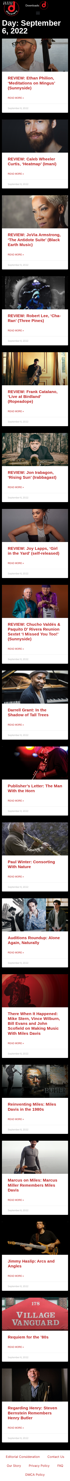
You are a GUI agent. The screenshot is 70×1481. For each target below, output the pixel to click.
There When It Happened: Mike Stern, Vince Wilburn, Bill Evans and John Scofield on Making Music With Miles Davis (34, 1023)
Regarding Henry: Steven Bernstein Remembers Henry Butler (32, 1413)
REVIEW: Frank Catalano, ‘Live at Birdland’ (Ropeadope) (33, 396)
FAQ (60, 1466)
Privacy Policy (39, 1466)
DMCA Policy (35, 1475)
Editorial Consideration (23, 1457)
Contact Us (55, 1457)
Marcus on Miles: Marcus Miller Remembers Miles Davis (32, 1185)
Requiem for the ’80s (28, 1337)
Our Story (14, 1466)
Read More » (16, 98)
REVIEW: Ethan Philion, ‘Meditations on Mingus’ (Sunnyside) (31, 83)
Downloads (32, 5)
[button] (38, 13)
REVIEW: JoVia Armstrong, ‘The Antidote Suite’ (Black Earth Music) (34, 239)
